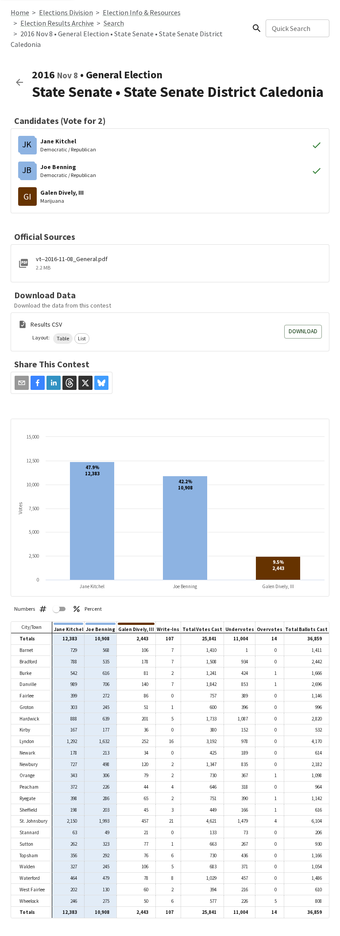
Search (114, 23)
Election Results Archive (57, 23)
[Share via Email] (22, 383)
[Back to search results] (19, 82)
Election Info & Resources (142, 12)
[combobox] (296, 28)
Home (20, 12)
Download (303, 331)
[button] (63, 338)
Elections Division (66, 12)
